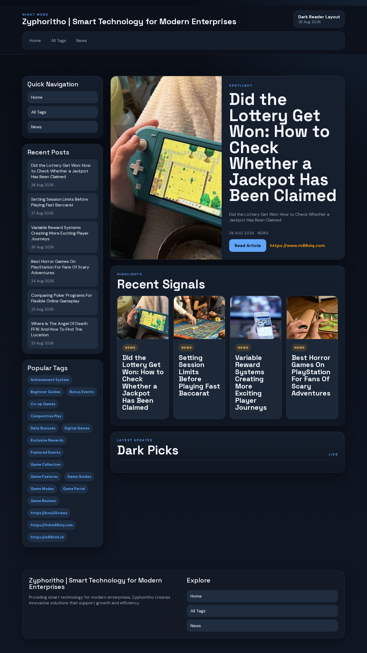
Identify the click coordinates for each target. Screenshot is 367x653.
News (81, 40)
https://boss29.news (49, 513)
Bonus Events (82, 392)
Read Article (248, 245)
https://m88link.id (47, 537)
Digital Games (76, 428)
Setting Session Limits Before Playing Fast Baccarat (199, 375)
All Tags (58, 40)
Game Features (44, 476)
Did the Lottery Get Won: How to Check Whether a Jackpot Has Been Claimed (143, 382)
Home (35, 40)
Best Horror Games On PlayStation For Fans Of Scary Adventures (311, 375)
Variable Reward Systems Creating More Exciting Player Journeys (251, 382)
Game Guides (79, 476)
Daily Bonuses (43, 428)
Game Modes (42, 488)
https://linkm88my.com (52, 525)
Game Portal (74, 488)
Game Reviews (43, 501)
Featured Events (45, 452)
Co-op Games (43, 404)
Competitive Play (46, 416)
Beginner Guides (45, 392)
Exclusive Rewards (47, 440)
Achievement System (50, 379)
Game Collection (46, 464)
